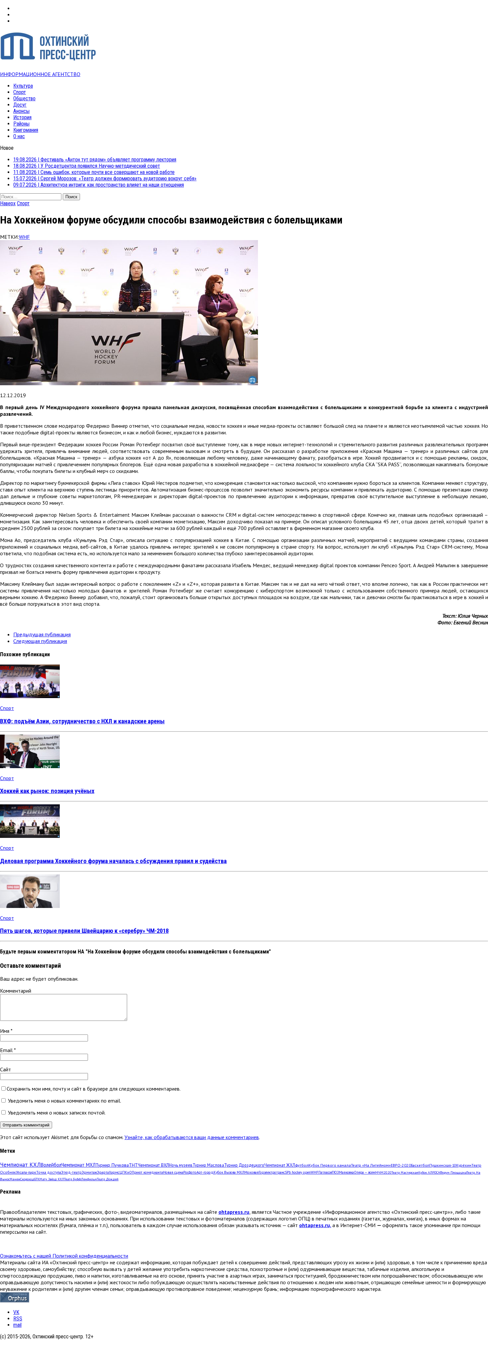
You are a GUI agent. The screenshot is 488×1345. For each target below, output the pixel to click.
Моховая (251, 1172)
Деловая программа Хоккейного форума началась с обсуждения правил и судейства (113, 861)
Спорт (19, 92)
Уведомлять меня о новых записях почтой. (57, 1112)
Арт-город (205, 1172)
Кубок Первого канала (329, 1165)
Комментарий (15, 990)
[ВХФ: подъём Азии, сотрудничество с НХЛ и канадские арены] (30, 696)
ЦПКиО (126, 1172)
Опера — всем (364, 1172)
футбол (301, 1165)
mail (17, 1325)
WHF (24, 236)
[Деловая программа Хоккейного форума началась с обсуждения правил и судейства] (30, 836)
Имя (5, 1031)
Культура (23, 86)
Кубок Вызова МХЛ (228, 1172)
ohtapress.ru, (315, 1225)
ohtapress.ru (233, 1212)
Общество (24, 98)
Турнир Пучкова (112, 1165)
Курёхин (463, 1165)
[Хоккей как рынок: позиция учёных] (30, 766)
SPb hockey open (298, 1172)
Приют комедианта (147, 1172)
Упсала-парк (26, 1172)
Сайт (5, 1069)
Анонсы (21, 111)
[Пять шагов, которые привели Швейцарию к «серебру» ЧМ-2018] (30, 906)
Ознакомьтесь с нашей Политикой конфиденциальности (64, 1255)
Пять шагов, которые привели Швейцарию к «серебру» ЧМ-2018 (84, 931)
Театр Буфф (72, 1179)
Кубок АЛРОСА (429, 1172)
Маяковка (346, 1172)
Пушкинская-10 (442, 1165)
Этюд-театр (71, 1172)
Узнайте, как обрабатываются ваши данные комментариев (191, 1137)
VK (16, 1312)
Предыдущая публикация (42, 634)
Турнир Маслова (208, 1165)
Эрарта (103, 1172)
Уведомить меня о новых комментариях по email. (64, 1100)
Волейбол (51, 1165)
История (22, 117)
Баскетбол (420, 1165)
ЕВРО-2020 (401, 1165)
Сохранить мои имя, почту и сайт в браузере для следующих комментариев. (94, 1088)
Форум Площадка (453, 1172)
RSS (17, 1318)
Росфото (190, 1172)
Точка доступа (48, 1172)
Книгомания (25, 130)
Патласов (325, 1172)
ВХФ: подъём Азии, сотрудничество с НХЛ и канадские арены (82, 721)
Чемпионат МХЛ (78, 1165)
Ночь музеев (181, 1165)
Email (7, 1050)
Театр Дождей (108, 1179)
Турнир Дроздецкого (244, 1165)
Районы (21, 124)
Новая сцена (173, 1172)
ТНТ (133, 1165)
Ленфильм (89, 1179)
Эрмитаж (89, 1172)
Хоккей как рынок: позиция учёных (47, 791)
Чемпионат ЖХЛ (279, 1165)
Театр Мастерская (404, 1172)
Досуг (20, 105)
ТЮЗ (335, 1172)
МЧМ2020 (383, 1172)
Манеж (15, 1179)
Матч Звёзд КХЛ (52, 1179)
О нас (19, 136)
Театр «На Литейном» (371, 1165)
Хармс (114, 1172)
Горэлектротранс (272, 1172)
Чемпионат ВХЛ (153, 1165)
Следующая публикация (40, 641)
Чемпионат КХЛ (20, 1164)
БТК (37, 1179)
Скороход (27, 1179)
